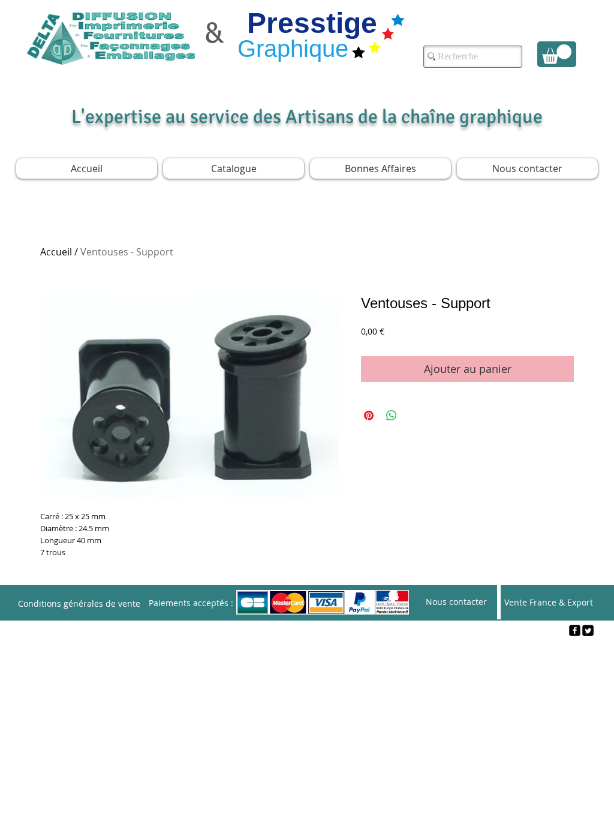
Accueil (56, 251)
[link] (556, 54)
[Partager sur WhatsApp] (391, 415)
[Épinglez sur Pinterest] (369, 415)
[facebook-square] (574, 630)
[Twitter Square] (588, 630)
